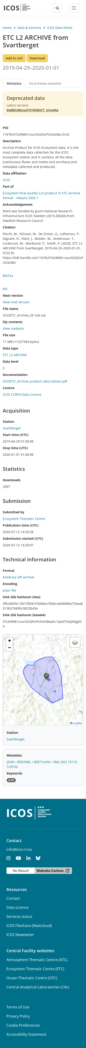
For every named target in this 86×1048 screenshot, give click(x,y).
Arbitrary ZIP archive (18, 577)
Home (7, 27)
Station (8, 421)
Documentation (15, 374)
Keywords (14, 773)
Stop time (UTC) (15, 448)
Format (8, 570)
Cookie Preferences (23, 1025)
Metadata (14, 755)
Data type (10, 348)
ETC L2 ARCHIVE (15, 355)
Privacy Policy (18, 1016)
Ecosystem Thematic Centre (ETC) (35, 968)
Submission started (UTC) (23, 538)
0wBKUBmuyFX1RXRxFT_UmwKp (32, 110)
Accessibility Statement (26, 1034)
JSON (11, 762)
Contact (13, 898)
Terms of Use (17, 1007)
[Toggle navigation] (74, 8)
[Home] (17, 8)
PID (5, 128)
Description (12, 141)
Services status (19, 916)
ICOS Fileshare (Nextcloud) (29, 925)
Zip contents (12, 322)
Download (37, 58)
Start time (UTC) (15, 435)
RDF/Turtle (42, 762)
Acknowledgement (18, 204)
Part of (8, 186)
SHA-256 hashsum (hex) (21, 597)
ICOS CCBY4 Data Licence (22, 394)
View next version (16, 302)
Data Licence (17, 907)
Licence (8, 388)
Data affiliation (14, 173)
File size (9, 335)
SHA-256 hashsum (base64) (24, 615)
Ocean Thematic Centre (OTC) (31, 977)
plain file (9, 590)
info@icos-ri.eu (19, 849)
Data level (10, 361)
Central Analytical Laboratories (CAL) (37, 987)
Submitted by (13, 512)
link (65, 134)
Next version (13, 295)
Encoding (10, 584)
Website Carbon (50, 870)
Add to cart (14, 58)
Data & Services (29, 27)
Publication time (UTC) (21, 525)
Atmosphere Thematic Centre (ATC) (36, 959)
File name (10, 308)
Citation (9, 227)
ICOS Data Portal (59, 27)
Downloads (11, 480)
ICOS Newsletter (20, 934)
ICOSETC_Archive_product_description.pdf (35, 381)
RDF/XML (24, 762)
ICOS (6, 180)
